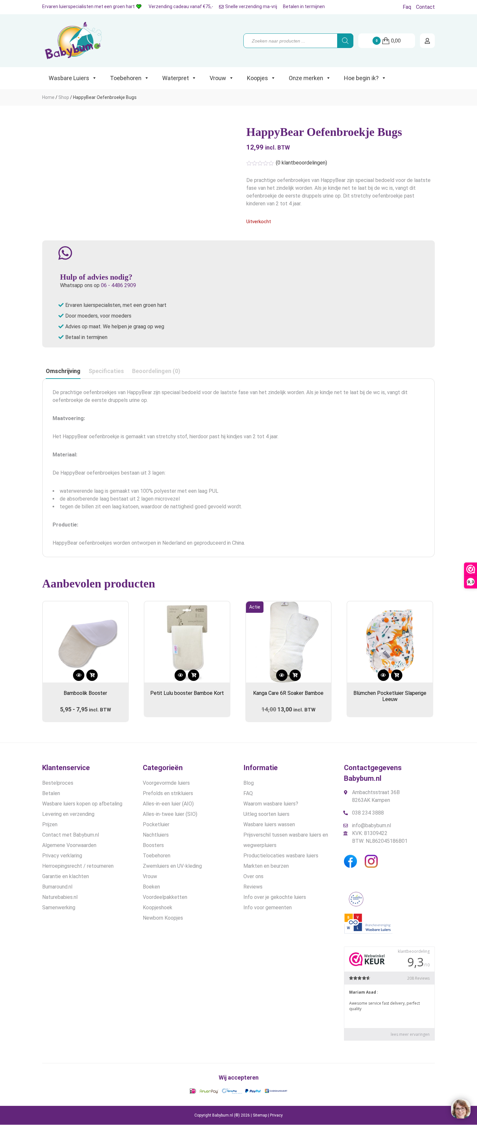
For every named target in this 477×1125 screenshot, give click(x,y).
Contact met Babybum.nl (70, 835)
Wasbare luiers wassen (269, 824)
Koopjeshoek (157, 907)
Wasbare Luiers (69, 78)
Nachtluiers (156, 835)
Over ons (253, 876)
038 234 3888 (368, 813)
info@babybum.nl (371, 825)
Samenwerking (58, 907)
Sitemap (260, 1115)
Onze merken (306, 78)
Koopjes (257, 78)
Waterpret (175, 78)
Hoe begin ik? (361, 78)
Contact (425, 7)
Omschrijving (63, 371)
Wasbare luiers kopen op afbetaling (82, 804)
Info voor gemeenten (267, 907)
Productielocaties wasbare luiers (280, 856)
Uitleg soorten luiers (266, 814)
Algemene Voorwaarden (69, 845)
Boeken (151, 887)
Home (48, 97)
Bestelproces (57, 783)
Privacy (276, 1115)
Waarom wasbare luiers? (270, 804)
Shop (63, 97)
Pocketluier (156, 824)
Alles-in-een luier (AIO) (168, 804)
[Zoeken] (345, 40)
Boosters (153, 845)
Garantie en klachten (65, 876)
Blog (248, 783)
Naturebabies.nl (60, 897)
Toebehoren (125, 78)
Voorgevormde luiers (166, 783)
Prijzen (49, 824)
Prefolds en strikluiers (168, 793)
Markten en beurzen (266, 866)
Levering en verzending (68, 814)
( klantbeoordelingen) (301, 163)
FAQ (248, 793)
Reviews (253, 887)
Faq (407, 7)
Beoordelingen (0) (156, 371)
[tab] (63, 371)
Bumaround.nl (57, 887)
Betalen (51, 793)
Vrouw (218, 78)
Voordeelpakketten (165, 897)
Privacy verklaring (62, 856)
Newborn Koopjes (163, 918)
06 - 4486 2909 (118, 285)
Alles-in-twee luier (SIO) (170, 814)
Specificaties (106, 371)
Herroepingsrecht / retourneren (78, 866)
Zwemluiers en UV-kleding (172, 866)
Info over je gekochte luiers (274, 897)
